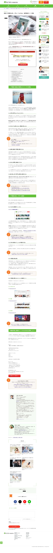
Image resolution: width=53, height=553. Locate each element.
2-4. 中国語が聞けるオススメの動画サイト (17, 80)
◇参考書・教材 (20, 437)
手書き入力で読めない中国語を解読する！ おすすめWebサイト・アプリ (15, 445)
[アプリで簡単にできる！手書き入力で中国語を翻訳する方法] (15, 463)
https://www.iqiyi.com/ (13, 312)
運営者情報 (27, 534)
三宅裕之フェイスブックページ (20, 419)
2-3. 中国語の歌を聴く (14, 79)
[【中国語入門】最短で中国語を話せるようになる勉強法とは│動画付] (27, 449)
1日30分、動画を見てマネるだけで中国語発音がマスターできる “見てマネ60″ (22, 238)
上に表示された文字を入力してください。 (14, 522)
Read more (11, 455)
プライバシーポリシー (28, 537)
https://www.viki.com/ (13, 288)
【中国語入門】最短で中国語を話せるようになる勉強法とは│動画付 (27, 445)
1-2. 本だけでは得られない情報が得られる (17, 73)
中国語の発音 (16, 536)
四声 (14, 539)
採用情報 (27, 536)
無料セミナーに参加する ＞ (15, 375)
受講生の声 (35, 6)
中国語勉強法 (16, 534)
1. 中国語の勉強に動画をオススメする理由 (16, 71)
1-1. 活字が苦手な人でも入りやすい (16, 72)
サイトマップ (27, 538)
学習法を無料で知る (23, 64)
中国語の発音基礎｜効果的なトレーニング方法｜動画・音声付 (20, 188)
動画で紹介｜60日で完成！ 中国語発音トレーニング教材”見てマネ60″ (21, 237)
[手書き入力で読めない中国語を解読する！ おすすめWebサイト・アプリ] (15, 450)
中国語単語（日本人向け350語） (18, 535)
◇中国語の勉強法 (15, 437)
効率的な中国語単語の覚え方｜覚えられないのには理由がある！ (15, 472)
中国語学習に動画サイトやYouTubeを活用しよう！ (17, 81)
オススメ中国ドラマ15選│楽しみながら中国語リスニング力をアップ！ (21, 325)
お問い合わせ (27, 535)
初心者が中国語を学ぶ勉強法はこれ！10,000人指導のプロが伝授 (21, 190)
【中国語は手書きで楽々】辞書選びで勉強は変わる (27, 458)
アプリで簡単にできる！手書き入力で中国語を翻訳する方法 (15, 458)
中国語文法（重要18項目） (17, 537)
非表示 (23, 69)
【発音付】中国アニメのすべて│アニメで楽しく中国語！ (20, 254)
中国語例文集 (16, 538)
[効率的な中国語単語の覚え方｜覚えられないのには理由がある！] (15, 477)
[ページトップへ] (1, 542)
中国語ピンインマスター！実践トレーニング (18, 141)
